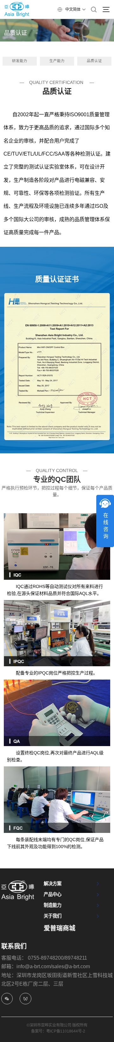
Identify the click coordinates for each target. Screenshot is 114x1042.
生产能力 (57, 61)
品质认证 (94, 61)
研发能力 (19, 61)
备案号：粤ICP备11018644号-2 (58, 1031)
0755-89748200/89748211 (57, 958)
